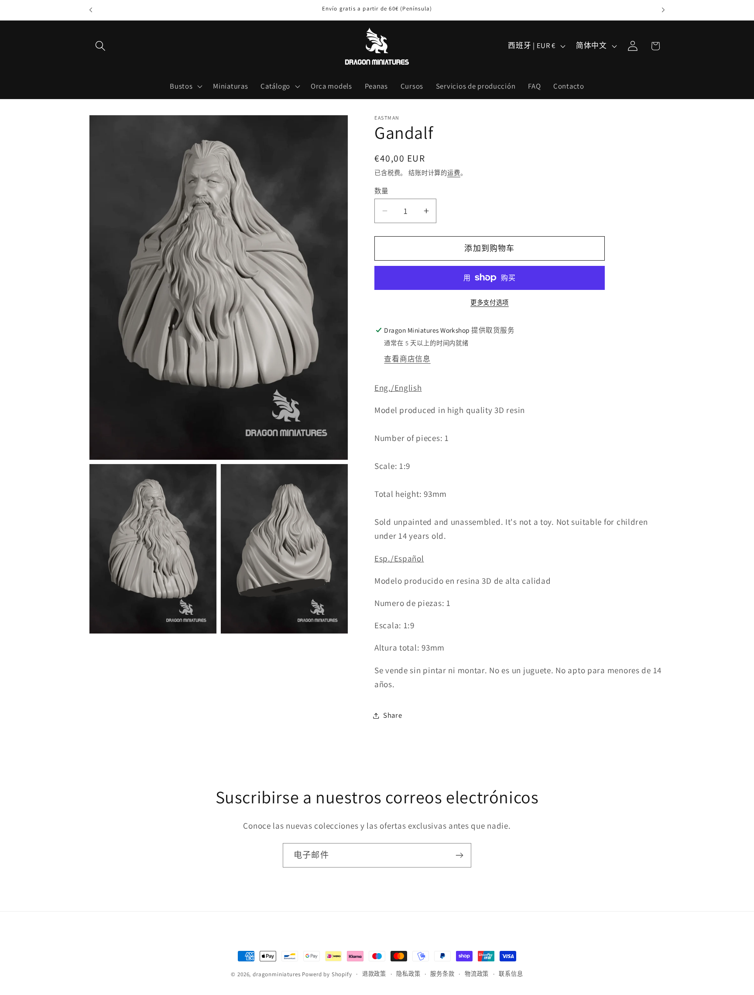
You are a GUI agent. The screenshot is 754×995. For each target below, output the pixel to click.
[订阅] (459, 855)
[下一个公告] (663, 10)
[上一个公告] (90, 10)
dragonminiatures (276, 974)
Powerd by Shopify (327, 974)
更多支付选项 (489, 302)
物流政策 (477, 974)
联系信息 (511, 974)
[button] (100, 46)
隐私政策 (408, 974)
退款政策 (374, 974)
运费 (453, 173)
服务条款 (442, 974)
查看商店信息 (407, 359)
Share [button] (392, 715)
